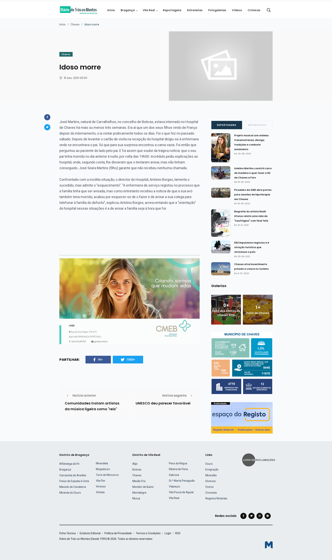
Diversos (210, 481)
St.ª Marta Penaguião (182, 480)
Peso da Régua (178, 463)
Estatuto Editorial (90, 533)
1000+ (130, 359)
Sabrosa (174, 474)
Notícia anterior (84, 395)
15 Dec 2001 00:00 (75, 78)
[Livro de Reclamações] (259, 459)
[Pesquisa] (269, 10)
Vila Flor (100, 480)
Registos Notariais (216, 498)
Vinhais (100, 492)
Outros (209, 486)
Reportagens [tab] (226, 125)
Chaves (75, 24)
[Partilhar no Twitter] (47, 127)
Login (168, 533)
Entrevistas (195, 10)
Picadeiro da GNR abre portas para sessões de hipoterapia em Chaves (252, 194)
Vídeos (237, 10)
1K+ (100, 359)
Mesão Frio (139, 481)
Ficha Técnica (67, 533)
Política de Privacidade (118, 533)
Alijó (135, 463)
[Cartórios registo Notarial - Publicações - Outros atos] (242, 417)
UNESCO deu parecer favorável (163, 403)
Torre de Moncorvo (107, 474)
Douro (209, 463)
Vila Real (149, 10)
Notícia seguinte (174, 395)
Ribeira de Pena (178, 469)
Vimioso (101, 486)
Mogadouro (103, 469)
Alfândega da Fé (69, 463)
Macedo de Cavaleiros (72, 486)
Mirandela (102, 463)
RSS (177, 533)
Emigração (211, 469)
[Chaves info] (242, 363)
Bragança (128, 10)
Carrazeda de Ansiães (72, 475)
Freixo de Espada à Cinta (74, 481)
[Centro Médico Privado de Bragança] (129, 301)
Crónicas (254, 10)
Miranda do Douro (70, 492)
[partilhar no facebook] (47, 117)
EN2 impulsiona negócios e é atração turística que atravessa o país (251, 247)
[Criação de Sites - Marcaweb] (269, 544)
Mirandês (211, 475)
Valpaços (174, 486)
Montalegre (139, 492)
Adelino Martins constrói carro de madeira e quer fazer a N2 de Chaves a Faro (253, 173)
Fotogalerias (217, 10)
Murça (136, 498)
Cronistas (211, 492)
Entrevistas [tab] (257, 125)
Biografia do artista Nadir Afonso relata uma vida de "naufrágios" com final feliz (251, 216)
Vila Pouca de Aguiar (181, 492)
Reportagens (172, 10)
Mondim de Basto (143, 486)
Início (111, 10)
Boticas (136, 469)
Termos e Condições (148, 533)
